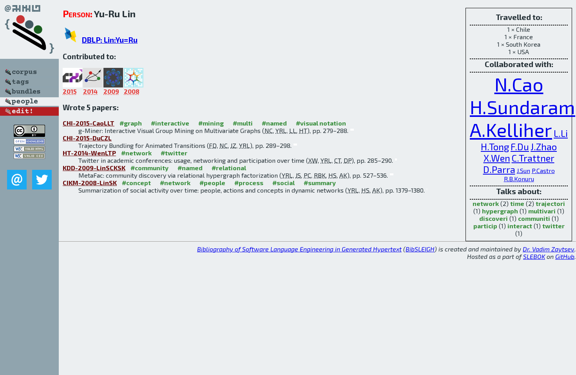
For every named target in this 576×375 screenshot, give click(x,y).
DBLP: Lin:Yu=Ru (110, 39)
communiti (534, 218)
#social (283, 182)
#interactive (170, 123)
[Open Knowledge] (29, 142)
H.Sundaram (522, 106)
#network (136, 153)
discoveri (493, 218)
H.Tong (495, 146)
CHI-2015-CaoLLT (88, 123)
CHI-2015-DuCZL (87, 138)
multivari (542, 211)
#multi (243, 123)
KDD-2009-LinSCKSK (94, 167)
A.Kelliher (511, 129)
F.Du (520, 146)
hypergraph (500, 211)
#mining (211, 123)
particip (485, 225)
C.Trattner (533, 158)
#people (212, 182)
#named (274, 123)
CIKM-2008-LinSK (90, 182)
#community (149, 167)
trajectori (550, 203)
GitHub (564, 256)
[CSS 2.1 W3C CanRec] (29, 164)
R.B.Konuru (519, 178)
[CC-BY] (29, 134)
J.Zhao (544, 146)
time (517, 203)
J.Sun (523, 170)
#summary (320, 182)
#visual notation (321, 123)
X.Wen (497, 158)
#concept (136, 182)
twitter (553, 225)
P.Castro (543, 170)
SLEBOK (534, 256)
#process (248, 182)
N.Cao (518, 84)
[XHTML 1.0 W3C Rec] (29, 149)
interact (519, 225)
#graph (131, 123)
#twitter (174, 153)
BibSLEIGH (420, 249)
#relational (229, 167)
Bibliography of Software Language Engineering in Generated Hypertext (299, 249)
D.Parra (499, 169)
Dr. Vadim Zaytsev (548, 249)
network (486, 203)
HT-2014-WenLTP (89, 153)
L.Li (561, 133)
